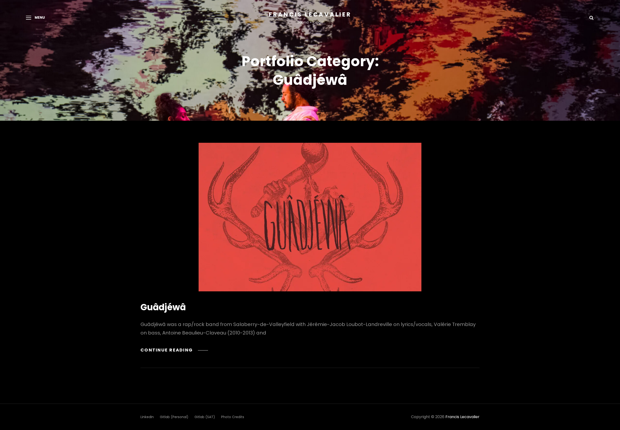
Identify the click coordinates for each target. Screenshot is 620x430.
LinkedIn (147, 416)
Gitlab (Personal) (174, 416)
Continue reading (174, 350)
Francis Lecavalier (310, 14)
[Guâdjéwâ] (310, 217)
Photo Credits (232, 416)
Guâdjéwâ (163, 307)
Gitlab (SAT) (204, 416)
